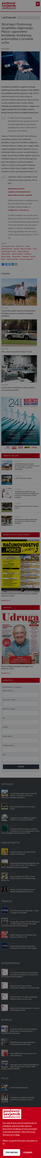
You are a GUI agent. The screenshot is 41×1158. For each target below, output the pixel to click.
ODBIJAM (27, 1152)
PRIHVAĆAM (12, 1152)
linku (18, 1135)
